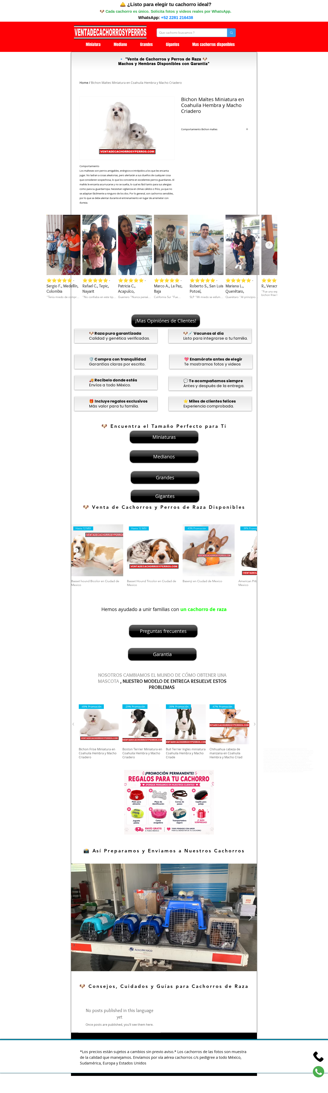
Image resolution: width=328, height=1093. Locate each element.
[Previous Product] (76, 550)
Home (84, 83)
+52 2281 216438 (177, 17)
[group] (164, 557)
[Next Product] (251, 550)
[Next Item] (269, 245)
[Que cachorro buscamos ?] (231, 33)
